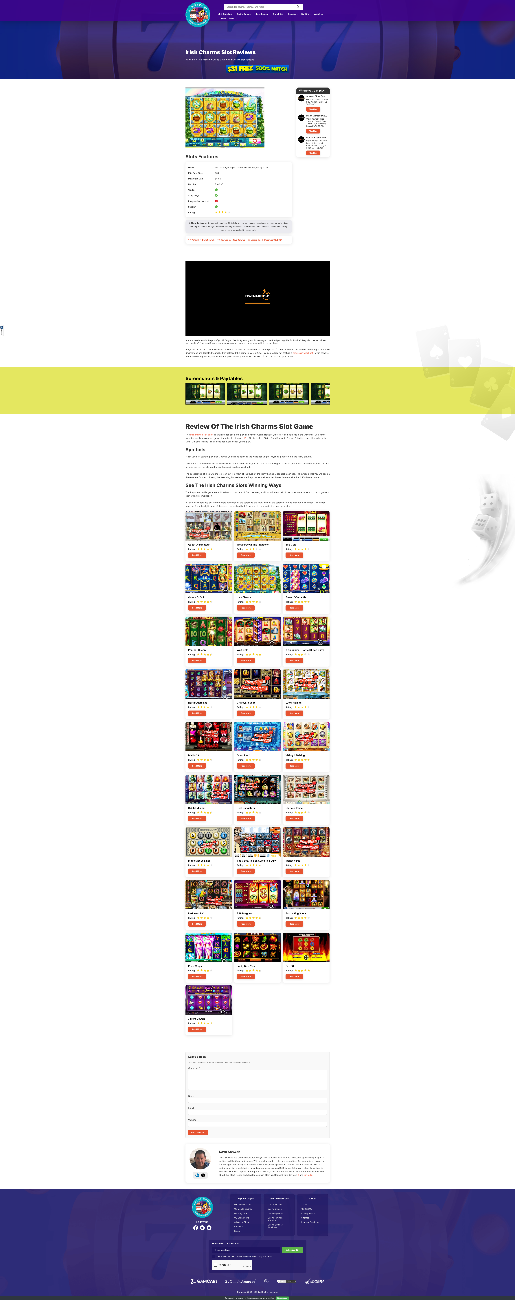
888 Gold (291, 544)
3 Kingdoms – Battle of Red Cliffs (305, 650)
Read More (197, 555)
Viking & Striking (295, 755)
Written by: (203, 240)
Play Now (313, 109)
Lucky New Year (246, 966)
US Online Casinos (243, 1204)
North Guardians (197, 702)
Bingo (237, 1231)
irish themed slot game (202, 434)
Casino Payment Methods (275, 1219)
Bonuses (292, 14)
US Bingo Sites (241, 1213)
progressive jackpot (303, 353)
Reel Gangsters (246, 808)
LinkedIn (308, 1175)
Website (192, 1120)
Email (191, 1108)
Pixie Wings (195, 966)
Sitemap (305, 1217)
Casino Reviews (275, 1204)
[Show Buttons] (2, 326)
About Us (318, 14)
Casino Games (244, 14)
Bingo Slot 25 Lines (199, 860)
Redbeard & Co (196, 913)
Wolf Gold (242, 650)
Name (191, 1096)
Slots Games (261, 14)
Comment (194, 1068)
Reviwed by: (233, 240)
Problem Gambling (310, 1222)
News (223, 18)
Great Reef (243, 755)
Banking (305, 14)
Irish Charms (244, 597)
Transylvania (293, 860)
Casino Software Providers (276, 1226)
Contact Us (306, 1209)
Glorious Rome (294, 808)
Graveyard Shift (246, 702)
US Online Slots (241, 1217)
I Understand (282, 1298)
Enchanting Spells (296, 913)
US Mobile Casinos (243, 1209)
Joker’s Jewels (196, 1018)
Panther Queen (197, 650)
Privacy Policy (308, 1213)
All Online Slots (241, 1222)
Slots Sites (278, 14)
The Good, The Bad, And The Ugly (256, 860)
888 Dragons (244, 913)
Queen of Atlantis (296, 597)
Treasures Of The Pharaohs (253, 544)
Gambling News (275, 1213)
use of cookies (268, 1298)
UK (244, 438)
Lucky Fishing (293, 702)
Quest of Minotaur (199, 544)
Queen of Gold (196, 597)
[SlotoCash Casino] (257, 66)
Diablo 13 (193, 755)
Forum (232, 18)
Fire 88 (290, 966)
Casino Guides (275, 1209)
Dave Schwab (229, 1152)
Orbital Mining (196, 808)
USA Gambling (225, 14)
